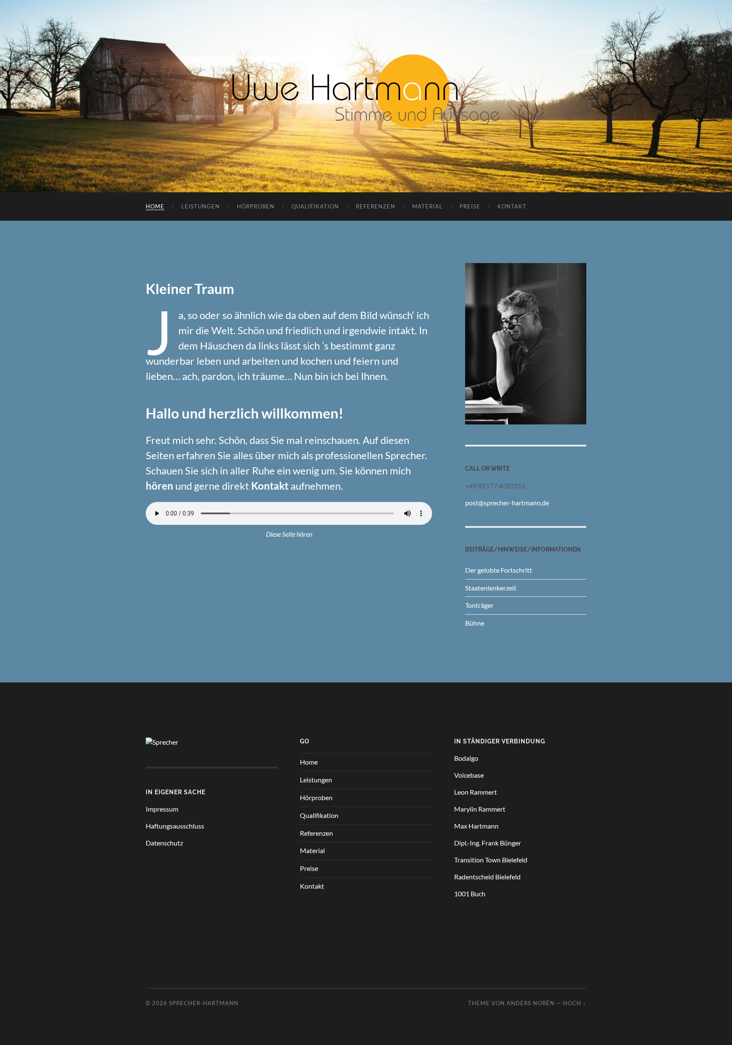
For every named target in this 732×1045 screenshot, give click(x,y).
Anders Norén (531, 1003)
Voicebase (469, 775)
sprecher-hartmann (203, 1003)
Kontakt (512, 206)
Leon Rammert (475, 792)
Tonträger (479, 605)
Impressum (162, 809)
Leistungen (200, 206)
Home (155, 206)
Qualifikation (315, 206)
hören (159, 486)
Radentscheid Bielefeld (487, 877)
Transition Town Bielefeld (490, 860)
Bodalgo (466, 758)
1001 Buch (469, 894)
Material (427, 206)
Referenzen (375, 206)
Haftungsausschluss (175, 826)
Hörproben (255, 206)
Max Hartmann (476, 826)
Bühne (474, 623)
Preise (470, 206)
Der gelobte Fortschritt (498, 570)
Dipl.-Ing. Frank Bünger (487, 843)
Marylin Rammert (479, 809)
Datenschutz (164, 843)
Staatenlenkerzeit (490, 588)
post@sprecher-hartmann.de (507, 503)
